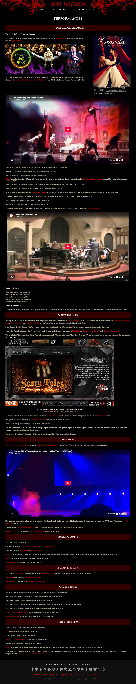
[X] (99, 670)
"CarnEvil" (75, 331)
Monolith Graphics (46, 674)
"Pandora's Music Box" (12, 531)
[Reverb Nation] (57, 670)
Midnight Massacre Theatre (25, 527)
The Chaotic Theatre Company (92, 179)
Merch (52, 9)
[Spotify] (53, 670)
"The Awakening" (73, 321)
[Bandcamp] (37, 670)
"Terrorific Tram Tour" (38, 420)
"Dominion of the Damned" (91, 331)
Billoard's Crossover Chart (32, 577)
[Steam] (78, 670)
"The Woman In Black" (39, 192)
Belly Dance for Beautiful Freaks (15, 639)
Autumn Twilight (36, 550)
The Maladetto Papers (12, 616)
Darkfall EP (9, 577)
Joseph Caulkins (61, 38)
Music (42, 9)
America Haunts (40, 531)
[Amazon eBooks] (70, 670)
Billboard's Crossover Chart (36, 581)
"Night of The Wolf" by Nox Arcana (48, 445)
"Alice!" (8, 179)
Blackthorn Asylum (53, 416)
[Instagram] (91, 670)
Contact (91, 9)
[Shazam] (66, 670)
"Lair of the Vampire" (33, 323)
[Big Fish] (83, 670)
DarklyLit (8, 558)
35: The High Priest (46, 546)
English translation (41, 654)
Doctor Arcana (92, 674)
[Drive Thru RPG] (45, 670)
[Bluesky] (95, 670)
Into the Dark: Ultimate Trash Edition (17, 612)
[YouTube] (49, 670)
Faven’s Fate (24, 550)
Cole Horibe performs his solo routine (17, 445)
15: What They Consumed (29, 546)
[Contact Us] (103, 670)
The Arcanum (76, 9)
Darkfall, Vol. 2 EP (11, 581)
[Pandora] (62, 670)
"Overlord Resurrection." (111, 331)
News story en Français (26, 654)
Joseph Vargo (70, 674)
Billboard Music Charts (47, 573)
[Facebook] (87, 670)
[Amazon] (41, 670)
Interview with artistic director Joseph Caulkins (29, 80)
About (62, 9)
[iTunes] (32, 670)
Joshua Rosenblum (94, 208)
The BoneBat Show (11, 562)
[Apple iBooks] (74, 670)
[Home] (68, 6)
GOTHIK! (8, 554)
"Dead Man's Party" (16, 323)
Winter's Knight (19, 573)
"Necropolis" (118, 321)
